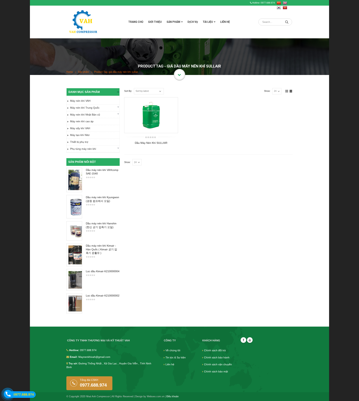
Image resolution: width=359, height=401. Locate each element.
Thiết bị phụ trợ (79, 141)
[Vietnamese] (285, 8)
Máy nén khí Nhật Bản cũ (85, 114)
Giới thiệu (155, 21)
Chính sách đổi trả (215, 350)
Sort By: (128, 91)
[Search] (287, 22)
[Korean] (279, 8)
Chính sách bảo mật (216, 371)
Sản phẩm (173, 21)
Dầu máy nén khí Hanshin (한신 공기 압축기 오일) (101, 225)
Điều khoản (172, 396)
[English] (285, 3)
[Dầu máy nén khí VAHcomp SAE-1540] (74, 180)
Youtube (250, 340)
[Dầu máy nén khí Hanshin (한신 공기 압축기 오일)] (74, 231)
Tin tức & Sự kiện (175, 357)
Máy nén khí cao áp (81, 121)
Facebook (243, 340)
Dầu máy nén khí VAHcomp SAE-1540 (102, 171)
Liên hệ (225, 21)
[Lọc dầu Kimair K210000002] (74, 303)
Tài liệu (208, 21)
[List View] (291, 91)
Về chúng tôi (172, 350)
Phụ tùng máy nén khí (83, 148)
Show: (267, 91)
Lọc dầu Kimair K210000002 (102, 295)
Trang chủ (135, 21)
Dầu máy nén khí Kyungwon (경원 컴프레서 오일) (102, 199)
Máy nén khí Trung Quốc (84, 107)
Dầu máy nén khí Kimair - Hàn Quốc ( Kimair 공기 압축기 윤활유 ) (101, 249)
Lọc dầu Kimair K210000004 (102, 271)
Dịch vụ (193, 21)
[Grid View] (287, 91)
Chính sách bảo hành (216, 357)
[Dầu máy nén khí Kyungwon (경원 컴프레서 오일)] (74, 206)
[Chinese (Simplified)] (279, 3)
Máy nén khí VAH (80, 100)
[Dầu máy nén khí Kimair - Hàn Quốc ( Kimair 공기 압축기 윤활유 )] (74, 254)
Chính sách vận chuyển (218, 364)
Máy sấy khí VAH (80, 128)
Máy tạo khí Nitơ (80, 134)
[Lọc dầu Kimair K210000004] (74, 280)
